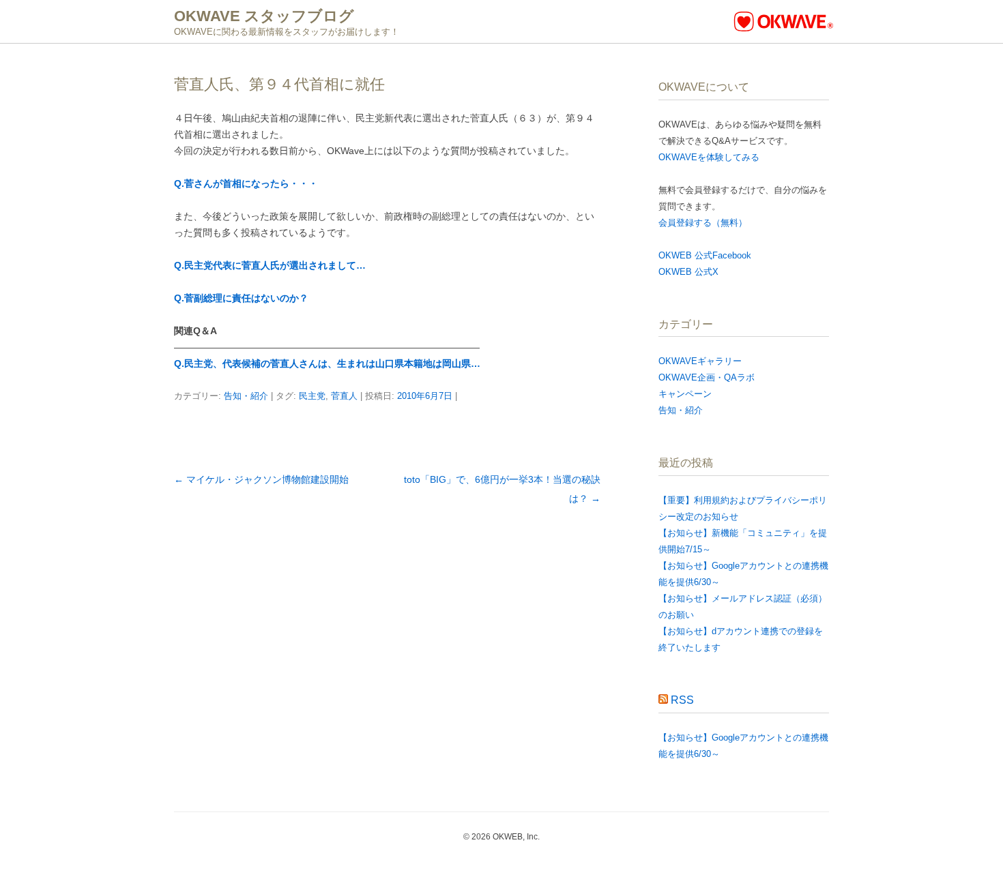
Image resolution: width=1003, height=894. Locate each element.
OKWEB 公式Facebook (704, 255)
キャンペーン (685, 394)
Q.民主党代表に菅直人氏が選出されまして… (270, 265)
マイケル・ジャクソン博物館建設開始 (261, 479)
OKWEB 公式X (688, 272)
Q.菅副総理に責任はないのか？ (241, 298)
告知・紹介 (246, 396)
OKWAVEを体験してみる (708, 157)
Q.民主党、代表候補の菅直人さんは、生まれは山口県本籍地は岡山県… (327, 363)
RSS (682, 700)
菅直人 (344, 396)
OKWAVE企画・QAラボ (706, 377)
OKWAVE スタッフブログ (264, 16)
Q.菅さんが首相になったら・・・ (246, 183)
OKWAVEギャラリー (700, 361)
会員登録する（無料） (702, 223)
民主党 (312, 396)
